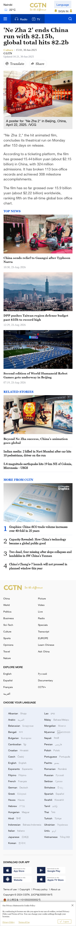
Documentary (45, 680)
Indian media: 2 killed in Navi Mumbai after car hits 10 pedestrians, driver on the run (37, 453)
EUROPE (43, 638)
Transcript (43, 631)
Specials (43, 624)
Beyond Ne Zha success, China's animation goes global (36, 440)
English (7, 673)
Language (63, 4)
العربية (6, 693)
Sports (7, 638)
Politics (7, 611)
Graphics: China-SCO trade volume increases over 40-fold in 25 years (38, 528)
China (6, 598)
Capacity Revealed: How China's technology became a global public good (37, 541)
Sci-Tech (8, 624)
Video (41, 604)
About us (55, 889)
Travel (6, 651)
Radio (23, 19)
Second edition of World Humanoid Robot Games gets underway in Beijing (35, 375)
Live (40, 611)
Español (7, 680)
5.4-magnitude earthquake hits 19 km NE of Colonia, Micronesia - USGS (38, 465)
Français (8, 687)
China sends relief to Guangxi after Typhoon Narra (37, 259)
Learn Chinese (46, 644)
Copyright (25, 889)
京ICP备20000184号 (42, 894)
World (6, 604)
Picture (42, 598)
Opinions (8, 644)
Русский (42, 673)
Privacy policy (40, 889)
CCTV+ (42, 687)
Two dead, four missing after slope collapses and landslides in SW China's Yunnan (40, 553)
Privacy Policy (9, 922)
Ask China (43, 651)
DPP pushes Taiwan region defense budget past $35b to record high (36, 317)
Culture (7, 631)
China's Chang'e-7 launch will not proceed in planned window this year (38, 566)
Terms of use (10, 889)
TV (38, 19)
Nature (7, 658)
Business (8, 618)
